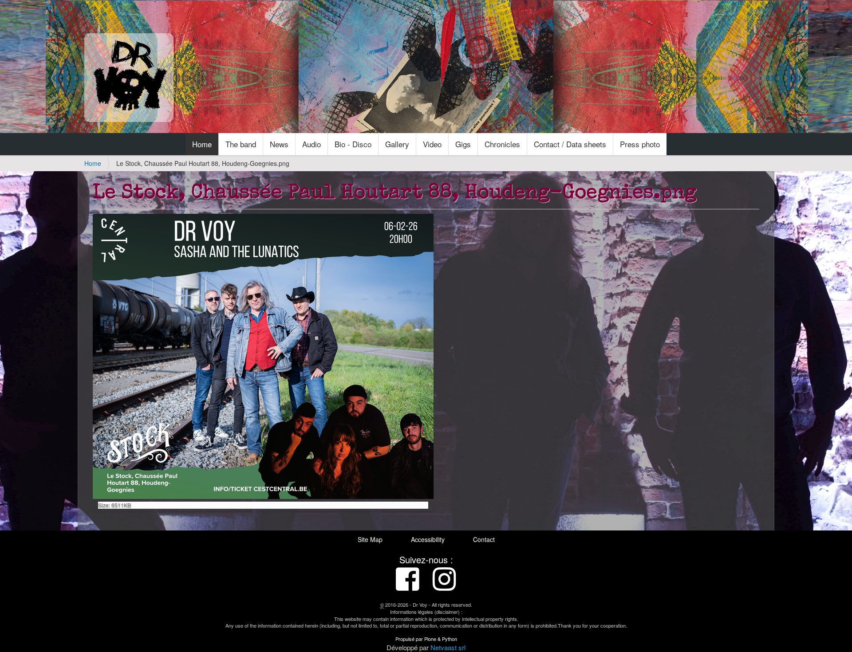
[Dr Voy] (129, 77)
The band (240, 143)
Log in (759, 9)
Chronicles (502, 143)
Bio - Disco (353, 143)
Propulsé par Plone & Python (426, 638)
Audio (311, 143)
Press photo (640, 143)
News (279, 143)
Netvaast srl (447, 647)
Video (432, 143)
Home (202, 143)
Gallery (397, 143)
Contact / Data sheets (570, 143)
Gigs (463, 143)
